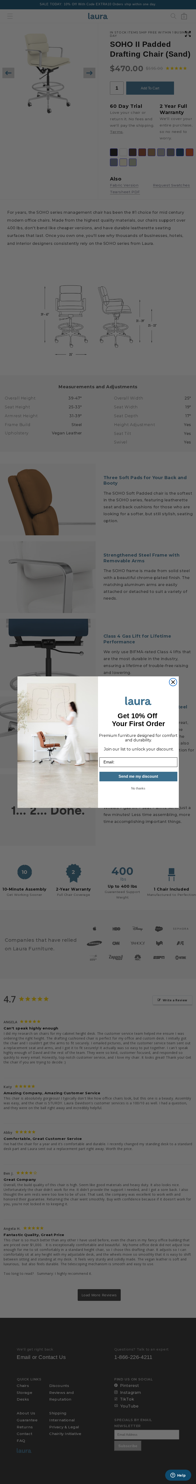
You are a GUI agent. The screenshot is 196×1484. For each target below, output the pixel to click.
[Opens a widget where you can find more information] (178, 1476)
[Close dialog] (173, 682)
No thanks (138, 788)
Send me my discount (138, 776)
